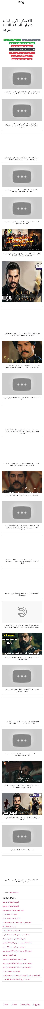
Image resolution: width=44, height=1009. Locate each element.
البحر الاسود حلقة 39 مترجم (11, 971)
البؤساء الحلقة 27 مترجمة (11, 902)
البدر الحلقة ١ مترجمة (9, 955)
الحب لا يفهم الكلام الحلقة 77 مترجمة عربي (22, 49)
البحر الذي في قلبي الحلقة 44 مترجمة (14, 959)
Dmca (6, 1005)
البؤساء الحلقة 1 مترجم (10, 914)
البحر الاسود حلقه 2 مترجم (11, 918)
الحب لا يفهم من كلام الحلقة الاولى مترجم (22, 43)
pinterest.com (13, 892)
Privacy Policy (25, 1005)
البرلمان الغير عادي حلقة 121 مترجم (14, 947)
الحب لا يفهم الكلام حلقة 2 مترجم (22, 59)
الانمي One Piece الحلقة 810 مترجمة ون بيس (17, 943)
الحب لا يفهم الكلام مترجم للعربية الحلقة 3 (22, 53)
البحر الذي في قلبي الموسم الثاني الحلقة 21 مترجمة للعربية (21, 975)
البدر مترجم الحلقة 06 (9, 926)
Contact (14, 1005)
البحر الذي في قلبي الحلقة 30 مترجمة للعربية (17, 922)
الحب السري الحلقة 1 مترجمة (31, 40)
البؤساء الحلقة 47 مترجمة (11, 906)
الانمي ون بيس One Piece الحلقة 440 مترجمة (17, 951)
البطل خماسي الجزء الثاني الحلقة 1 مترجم (16, 934)
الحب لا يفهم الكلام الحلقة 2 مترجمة (22, 56)
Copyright (36, 1005)
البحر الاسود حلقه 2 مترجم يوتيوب (13, 910)
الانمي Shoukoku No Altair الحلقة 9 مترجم (16, 979)
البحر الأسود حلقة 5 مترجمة (11, 930)
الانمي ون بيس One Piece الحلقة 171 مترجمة (17, 963)
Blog (21, 2)
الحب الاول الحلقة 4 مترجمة (12, 40)
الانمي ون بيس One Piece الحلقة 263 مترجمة (17, 967)
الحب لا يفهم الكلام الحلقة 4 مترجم (22, 46)
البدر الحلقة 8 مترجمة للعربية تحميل (14, 939)
